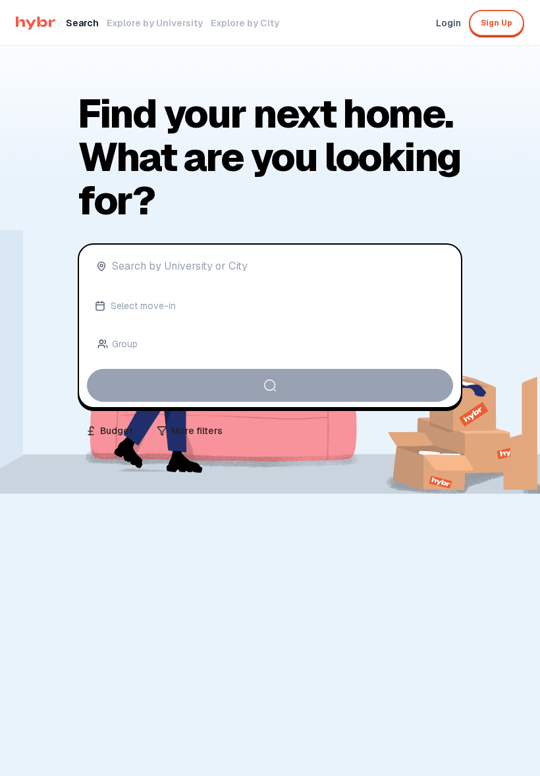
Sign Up (496, 23)
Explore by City (245, 23)
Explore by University (155, 23)
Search (82, 23)
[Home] (35, 23)
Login (448, 23)
